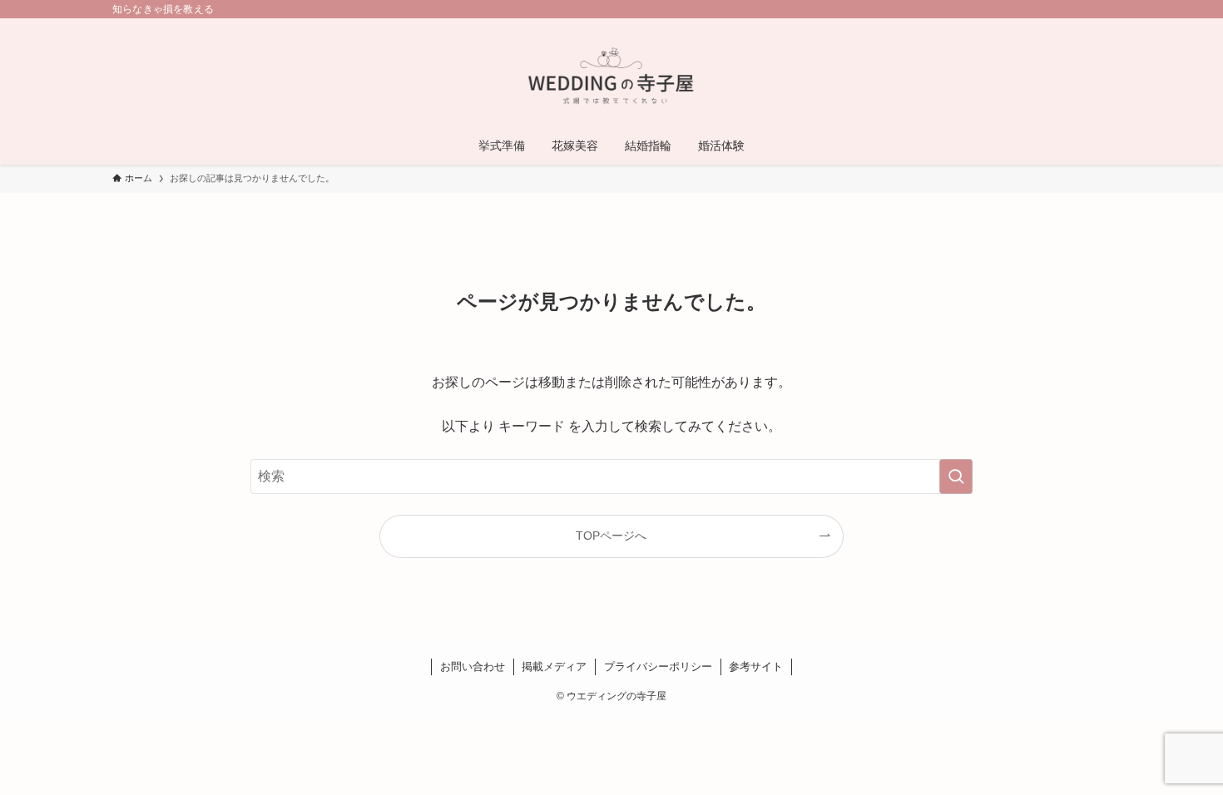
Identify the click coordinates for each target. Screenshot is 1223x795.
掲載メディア (554, 666)
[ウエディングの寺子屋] (611, 75)
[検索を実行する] (956, 476)
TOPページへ (611, 535)
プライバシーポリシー (658, 666)
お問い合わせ (472, 666)
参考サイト (756, 666)
